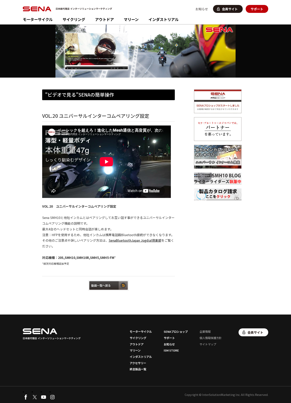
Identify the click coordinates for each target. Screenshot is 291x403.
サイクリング (74, 19)
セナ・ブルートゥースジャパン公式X (35, 397)
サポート (257, 9)
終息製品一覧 (138, 369)
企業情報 (205, 331)
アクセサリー (138, 363)
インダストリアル (163, 19)
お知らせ (201, 9)
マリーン (131, 19)
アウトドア (104, 19)
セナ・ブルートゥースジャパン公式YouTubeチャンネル (44, 397)
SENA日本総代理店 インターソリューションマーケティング (68, 9)
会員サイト (230, 9)
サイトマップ (208, 344)
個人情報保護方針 (211, 338)
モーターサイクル (38, 19)
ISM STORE (171, 350)
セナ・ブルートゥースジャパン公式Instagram (52, 397)
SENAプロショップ (176, 331)
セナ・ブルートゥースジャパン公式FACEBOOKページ (26, 397)
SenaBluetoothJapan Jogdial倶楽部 (135, 240)
